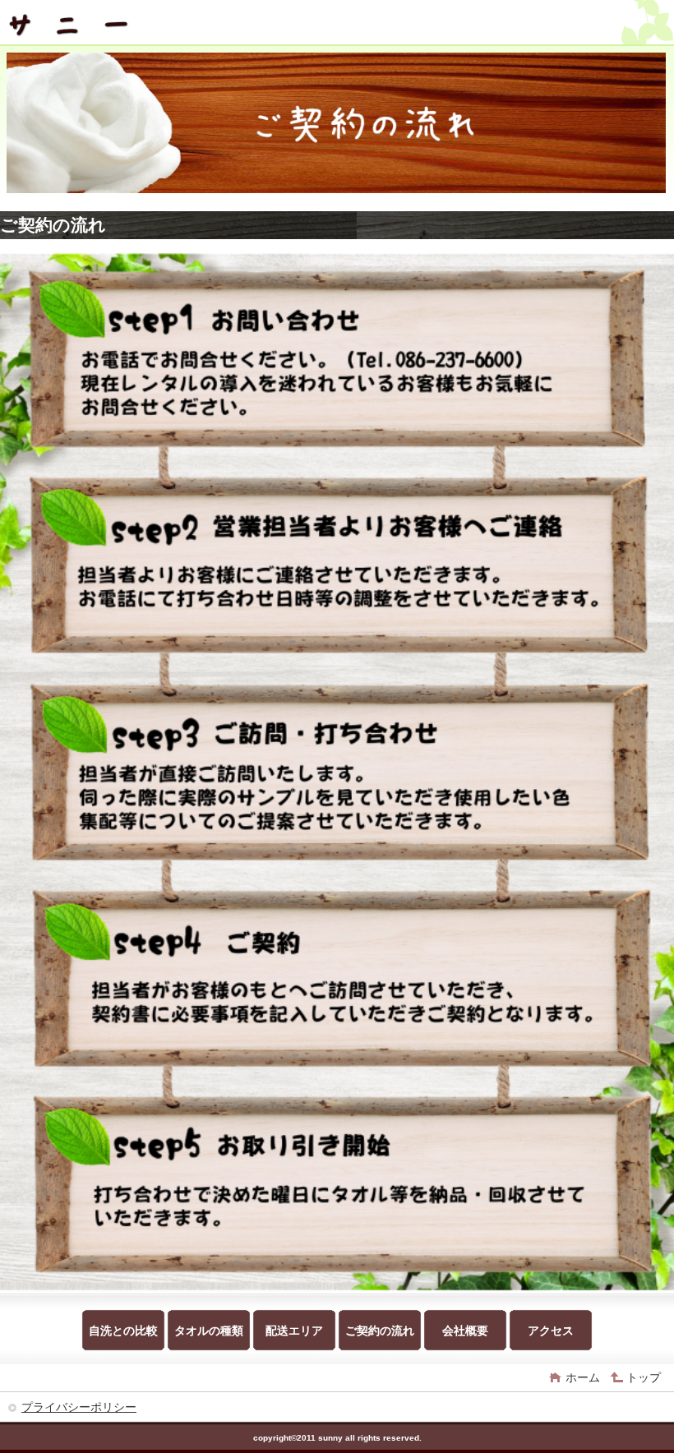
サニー (130, 24)
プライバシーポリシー (78, 1407)
